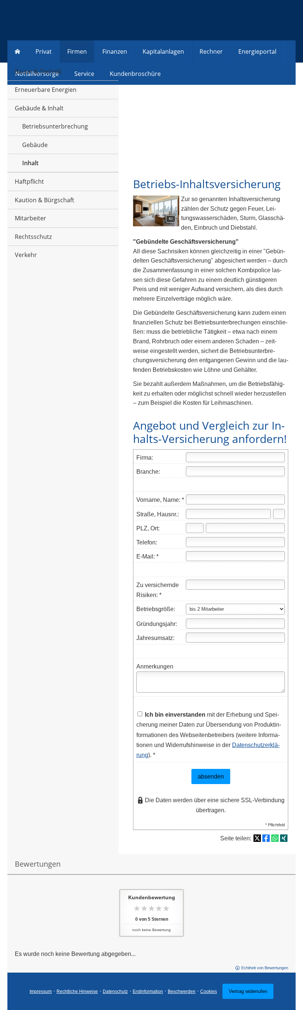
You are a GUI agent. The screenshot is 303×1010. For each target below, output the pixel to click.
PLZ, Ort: (148, 528)
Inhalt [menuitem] (30, 163)
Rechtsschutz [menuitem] (33, 237)
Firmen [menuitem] (77, 51)
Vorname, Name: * (160, 500)
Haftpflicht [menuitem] (29, 181)
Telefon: (146, 542)
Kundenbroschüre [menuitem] (135, 74)
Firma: (144, 457)
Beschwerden (181, 991)
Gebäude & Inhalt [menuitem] (39, 108)
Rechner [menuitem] (211, 51)
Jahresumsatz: (155, 638)
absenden (211, 776)
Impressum (41, 991)
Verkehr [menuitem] (26, 255)
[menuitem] (17, 51)
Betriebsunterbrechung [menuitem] (55, 126)
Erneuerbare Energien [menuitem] (45, 90)
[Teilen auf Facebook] (266, 838)
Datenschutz (115, 991)
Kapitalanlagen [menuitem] (163, 51)
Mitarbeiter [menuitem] (30, 218)
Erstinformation (148, 991)
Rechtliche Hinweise (77, 991)
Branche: (148, 472)
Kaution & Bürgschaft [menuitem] (44, 200)
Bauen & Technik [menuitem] (38, 71)
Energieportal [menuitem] (257, 51)
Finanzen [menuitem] (114, 51)
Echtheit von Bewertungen (264, 968)
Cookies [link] (208, 991)
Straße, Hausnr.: (157, 514)
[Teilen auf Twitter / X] (257, 838)
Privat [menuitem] (43, 51)
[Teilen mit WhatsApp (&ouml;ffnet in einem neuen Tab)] (275, 838)
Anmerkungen (154, 666)
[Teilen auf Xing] (283, 838)
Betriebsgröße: (155, 609)
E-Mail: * (147, 556)
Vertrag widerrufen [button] (248, 991)
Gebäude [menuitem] (35, 145)
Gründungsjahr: (156, 624)
